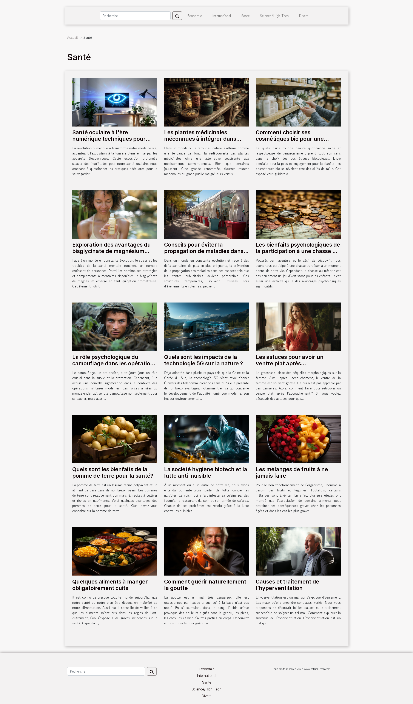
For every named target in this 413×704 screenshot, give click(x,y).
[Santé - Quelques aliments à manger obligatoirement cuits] (114, 550)
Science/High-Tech (274, 15)
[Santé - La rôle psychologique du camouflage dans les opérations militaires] (114, 326)
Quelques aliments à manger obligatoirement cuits (110, 584)
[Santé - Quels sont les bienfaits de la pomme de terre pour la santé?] (114, 438)
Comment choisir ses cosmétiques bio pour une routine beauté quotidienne (292, 138)
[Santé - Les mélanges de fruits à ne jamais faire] (298, 438)
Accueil (72, 37)
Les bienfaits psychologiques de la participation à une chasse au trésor (298, 251)
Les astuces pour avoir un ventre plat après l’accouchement (290, 363)
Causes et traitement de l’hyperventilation (287, 584)
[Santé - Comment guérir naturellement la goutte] (206, 550)
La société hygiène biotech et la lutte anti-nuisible (205, 472)
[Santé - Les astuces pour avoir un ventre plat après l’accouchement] (298, 326)
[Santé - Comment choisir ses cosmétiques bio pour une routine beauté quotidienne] (298, 101)
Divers (303, 15)
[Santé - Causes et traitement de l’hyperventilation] (298, 550)
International (221, 15)
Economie (194, 15)
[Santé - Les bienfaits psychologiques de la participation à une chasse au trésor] (298, 213)
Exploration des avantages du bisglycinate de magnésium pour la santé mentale (111, 251)
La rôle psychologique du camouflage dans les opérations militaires (114, 363)
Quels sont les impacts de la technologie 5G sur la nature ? (203, 360)
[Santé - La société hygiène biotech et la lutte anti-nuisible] (206, 438)
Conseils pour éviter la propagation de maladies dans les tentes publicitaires (203, 251)
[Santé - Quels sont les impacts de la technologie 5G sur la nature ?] (206, 326)
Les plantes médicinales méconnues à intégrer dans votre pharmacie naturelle (200, 138)
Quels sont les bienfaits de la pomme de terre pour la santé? (112, 472)
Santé (245, 15)
